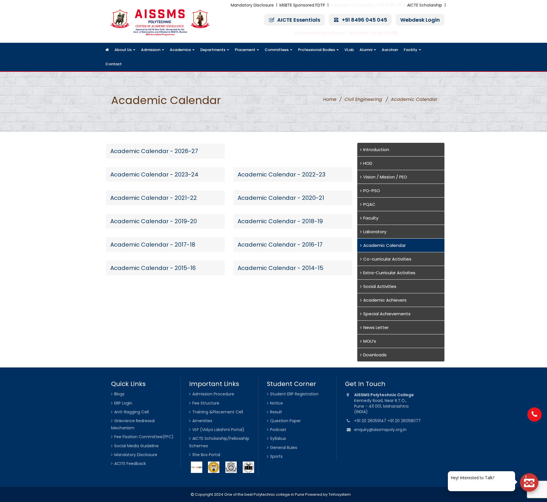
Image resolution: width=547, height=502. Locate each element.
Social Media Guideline (136, 446)
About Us (123, 49)
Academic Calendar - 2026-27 (154, 151)
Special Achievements (387, 314)
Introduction (376, 150)
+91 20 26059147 (370, 421)
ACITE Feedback (130, 463)
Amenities (202, 421)
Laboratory (374, 232)
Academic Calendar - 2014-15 (280, 268)
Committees (277, 49)
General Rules (283, 447)
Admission (151, 49)
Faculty (370, 218)
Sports (276, 456)
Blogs (119, 394)
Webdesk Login (420, 19)
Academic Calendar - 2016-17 (280, 245)
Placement (245, 49)
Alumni (366, 49)
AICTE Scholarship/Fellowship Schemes (219, 442)
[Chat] (529, 482)
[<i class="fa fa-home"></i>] (107, 50)
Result (276, 412)
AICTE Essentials (298, 19)
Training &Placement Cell (217, 412)
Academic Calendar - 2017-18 (152, 245)
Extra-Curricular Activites (389, 273)
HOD (367, 163)
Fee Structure (205, 403)
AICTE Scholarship (424, 5)
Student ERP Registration (294, 394)
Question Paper (285, 421)
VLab (349, 49)
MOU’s (369, 341)
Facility (411, 49)
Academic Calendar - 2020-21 (281, 198)
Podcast (278, 429)
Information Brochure (319, 33)
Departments (213, 49)
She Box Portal (206, 455)
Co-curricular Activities (387, 259)
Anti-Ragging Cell (131, 412)
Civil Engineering (363, 99)
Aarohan (390, 49)
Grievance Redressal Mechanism (133, 424)
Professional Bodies (317, 49)
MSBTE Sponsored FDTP (302, 5)
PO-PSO (371, 191)
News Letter (376, 327)
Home (329, 99)
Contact (113, 64)
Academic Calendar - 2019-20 (153, 221)
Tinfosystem (339, 494)
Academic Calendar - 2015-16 (153, 268)
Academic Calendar (384, 245)
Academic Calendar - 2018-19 (280, 221)
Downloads (375, 355)
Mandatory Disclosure (252, 5)
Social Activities (379, 286)
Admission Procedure (213, 394)
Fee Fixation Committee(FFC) (144, 437)
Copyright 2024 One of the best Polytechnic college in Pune (249, 494)
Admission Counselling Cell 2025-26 (366, 5)
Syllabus (278, 438)
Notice (276, 403)
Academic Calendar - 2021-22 (153, 198)
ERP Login (123, 403)
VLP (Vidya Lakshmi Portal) (218, 429)
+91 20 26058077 (404, 421)
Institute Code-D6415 (374, 33)
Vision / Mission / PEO (385, 177)
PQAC (369, 204)
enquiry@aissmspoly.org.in (380, 429)
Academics (181, 49)
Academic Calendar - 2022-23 (281, 174)
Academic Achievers (385, 300)
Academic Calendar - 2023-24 (154, 174)
